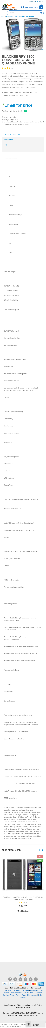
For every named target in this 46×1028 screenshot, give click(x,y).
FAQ (18, 990)
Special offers (28, 993)
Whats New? (34, 990)
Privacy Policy (15, 995)
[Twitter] (15, 979)
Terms (24, 995)
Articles (34, 995)
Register (32, 1)
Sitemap (23, 997)
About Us (11, 990)
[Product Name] (23, 874)
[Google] (25, 979)
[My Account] (21, 7)
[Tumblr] (36, 979)
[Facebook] (10, 979)
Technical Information (12, 134)
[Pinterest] (31, 979)
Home (5, 990)
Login (41, 1)
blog (28, 995)
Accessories (8, 140)
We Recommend (16, 993)
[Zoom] (42, 50)
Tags (5, 145)
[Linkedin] (20, 979)
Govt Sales (25, 990)
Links (40, 995)
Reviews (7, 150)
